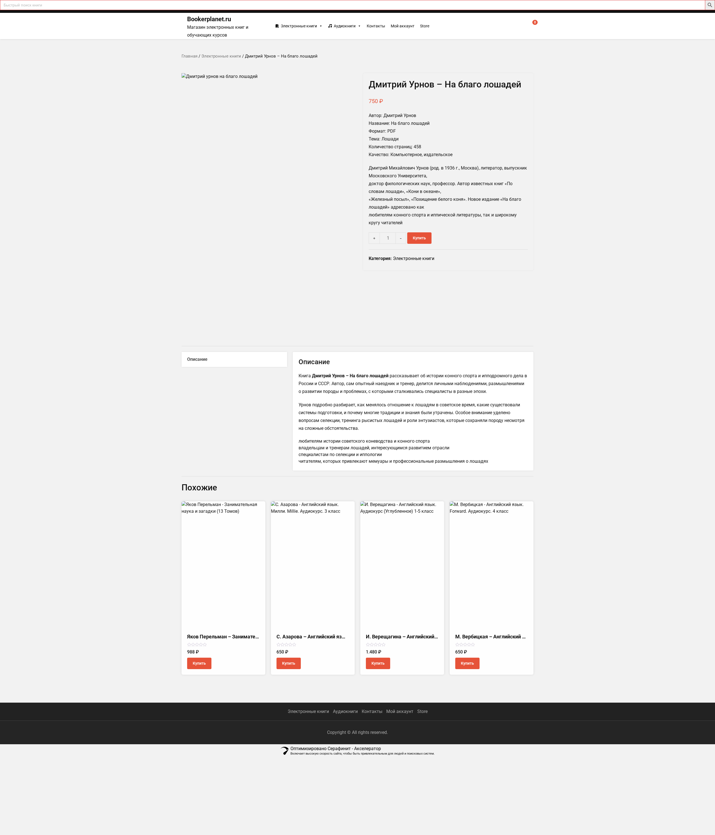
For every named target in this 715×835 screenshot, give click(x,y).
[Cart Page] (531, 25)
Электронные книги (299, 26)
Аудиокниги (345, 26)
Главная (189, 56)
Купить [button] (199, 663)
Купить (419, 238)
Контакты (376, 26)
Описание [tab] (197, 359)
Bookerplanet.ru (209, 19)
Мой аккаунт (402, 26)
